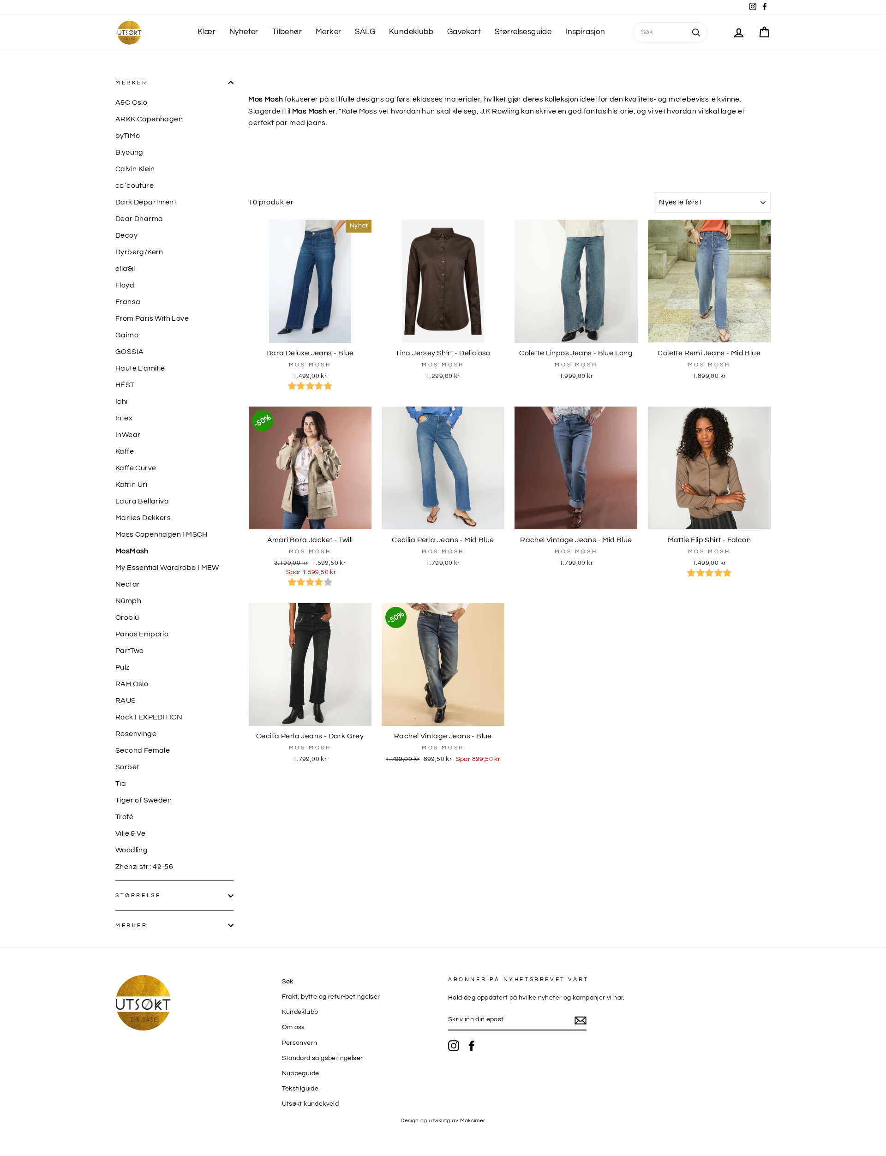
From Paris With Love (152, 318)
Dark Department (145, 202)
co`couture (134, 185)
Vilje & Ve (130, 833)
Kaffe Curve (135, 468)
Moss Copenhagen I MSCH (161, 534)
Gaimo (126, 335)
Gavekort (464, 32)
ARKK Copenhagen (149, 119)
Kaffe (124, 451)
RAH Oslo (131, 684)
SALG (365, 32)
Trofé (124, 817)
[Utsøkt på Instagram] (453, 1045)
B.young (129, 152)
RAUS (125, 700)
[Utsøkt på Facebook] (471, 1045)
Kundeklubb (411, 32)
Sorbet (127, 767)
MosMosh (132, 551)
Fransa (127, 301)
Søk (287, 981)
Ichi (121, 401)
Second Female (142, 750)
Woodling (131, 850)
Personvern (299, 1043)
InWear (127, 434)
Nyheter (243, 32)
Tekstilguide (300, 1088)
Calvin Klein (135, 169)
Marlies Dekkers (143, 517)
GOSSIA (129, 351)
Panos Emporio (141, 634)
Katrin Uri (131, 484)
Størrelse (138, 895)
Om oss (293, 1027)
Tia (120, 783)
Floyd (124, 285)
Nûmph (128, 601)
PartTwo (129, 650)
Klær (207, 32)
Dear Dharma (139, 218)
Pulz (122, 667)
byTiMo (127, 135)
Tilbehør (287, 32)
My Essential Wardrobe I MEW (167, 567)
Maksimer (472, 1121)
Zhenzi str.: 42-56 (144, 866)
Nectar (127, 584)
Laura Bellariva (142, 501)
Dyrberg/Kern (139, 252)
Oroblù (127, 617)
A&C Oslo (131, 102)
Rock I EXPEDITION (149, 717)
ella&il (125, 268)
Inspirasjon (585, 32)
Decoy (126, 235)
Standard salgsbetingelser (322, 1058)
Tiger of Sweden (143, 800)
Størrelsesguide (523, 32)
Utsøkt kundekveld (310, 1104)
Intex (123, 418)
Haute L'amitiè (140, 368)
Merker (328, 32)
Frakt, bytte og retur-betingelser (331, 997)
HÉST (125, 385)
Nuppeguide (300, 1073)
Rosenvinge (135, 733)
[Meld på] (581, 1020)
